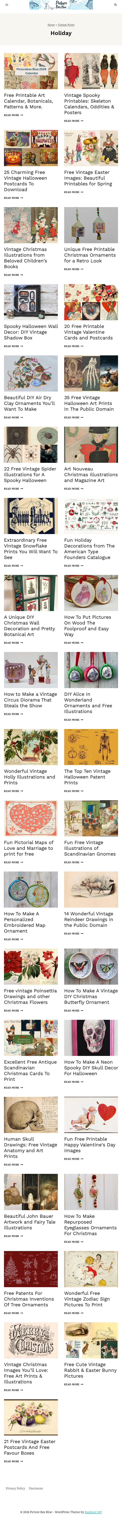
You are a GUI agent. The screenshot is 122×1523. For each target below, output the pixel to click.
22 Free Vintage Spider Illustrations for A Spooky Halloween (30, 474)
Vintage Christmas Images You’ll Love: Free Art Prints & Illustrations (26, 1373)
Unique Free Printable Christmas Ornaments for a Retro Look (90, 255)
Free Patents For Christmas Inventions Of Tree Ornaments (29, 1298)
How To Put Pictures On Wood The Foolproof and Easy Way (87, 625)
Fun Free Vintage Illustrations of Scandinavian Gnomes (90, 848)
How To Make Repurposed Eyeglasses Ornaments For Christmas (90, 1224)
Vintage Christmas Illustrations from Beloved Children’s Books (25, 257)
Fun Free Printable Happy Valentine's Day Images (89, 1144)
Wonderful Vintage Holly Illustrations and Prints (29, 776)
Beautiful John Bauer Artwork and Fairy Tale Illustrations (29, 1221)
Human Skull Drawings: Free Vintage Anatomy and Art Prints (30, 1147)
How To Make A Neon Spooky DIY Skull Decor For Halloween (91, 1067)
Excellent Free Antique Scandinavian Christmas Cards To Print (30, 1070)
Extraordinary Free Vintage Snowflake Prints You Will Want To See (31, 548)
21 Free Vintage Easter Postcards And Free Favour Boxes (29, 1447)
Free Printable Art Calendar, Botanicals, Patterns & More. (28, 100)
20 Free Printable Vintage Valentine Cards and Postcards (88, 332)
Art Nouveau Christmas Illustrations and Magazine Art (91, 474)
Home (51, 25)
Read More (12, 115)
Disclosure (36, 1488)
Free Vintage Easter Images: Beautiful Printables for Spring (88, 177)
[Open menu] (7, 4)
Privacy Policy (15, 1488)
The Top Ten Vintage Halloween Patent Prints (87, 776)
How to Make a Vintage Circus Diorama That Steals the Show (30, 699)
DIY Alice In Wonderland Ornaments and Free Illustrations (88, 702)
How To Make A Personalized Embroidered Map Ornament (24, 922)
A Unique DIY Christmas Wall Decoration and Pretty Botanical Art (29, 625)
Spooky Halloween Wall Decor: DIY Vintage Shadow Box (31, 332)
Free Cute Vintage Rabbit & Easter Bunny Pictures (90, 1370)
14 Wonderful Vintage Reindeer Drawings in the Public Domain (88, 919)
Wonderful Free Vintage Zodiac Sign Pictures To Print (87, 1298)
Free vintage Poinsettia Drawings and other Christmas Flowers (30, 996)
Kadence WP (93, 1512)
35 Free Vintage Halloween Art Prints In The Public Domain (89, 403)
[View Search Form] (115, 4)
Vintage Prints (66, 25)
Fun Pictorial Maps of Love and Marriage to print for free (28, 848)
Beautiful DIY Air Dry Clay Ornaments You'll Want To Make (29, 403)
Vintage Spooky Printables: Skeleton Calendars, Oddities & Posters (89, 103)
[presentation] (31, 71)
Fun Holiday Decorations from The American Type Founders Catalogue (89, 548)
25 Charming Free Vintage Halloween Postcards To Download (25, 180)
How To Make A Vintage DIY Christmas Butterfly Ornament (91, 996)
